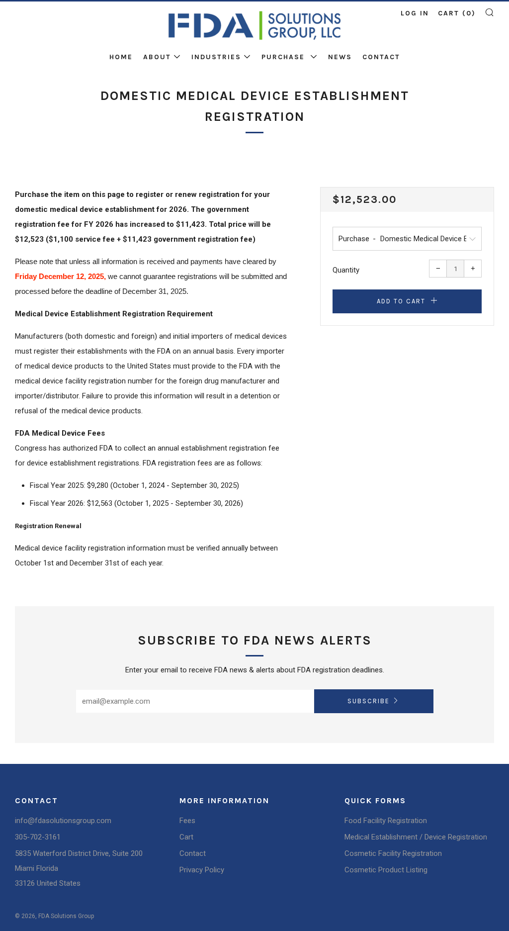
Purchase (284, 57)
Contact (381, 57)
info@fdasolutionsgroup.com (63, 820)
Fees (187, 820)
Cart (186, 837)
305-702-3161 (38, 837)
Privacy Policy (201, 869)
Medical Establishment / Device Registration (415, 837)
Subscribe (368, 701)
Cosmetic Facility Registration (393, 853)
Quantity (346, 270)
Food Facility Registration (385, 820)
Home (121, 57)
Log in (415, 13)
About (157, 57)
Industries (216, 57)
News (340, 57)
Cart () (457, 13)
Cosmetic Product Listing (385, 869)
